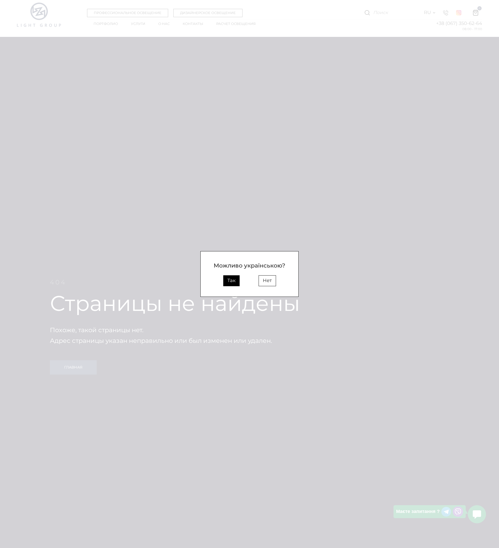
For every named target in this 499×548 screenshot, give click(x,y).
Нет (267, 280)
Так (231, 280)
